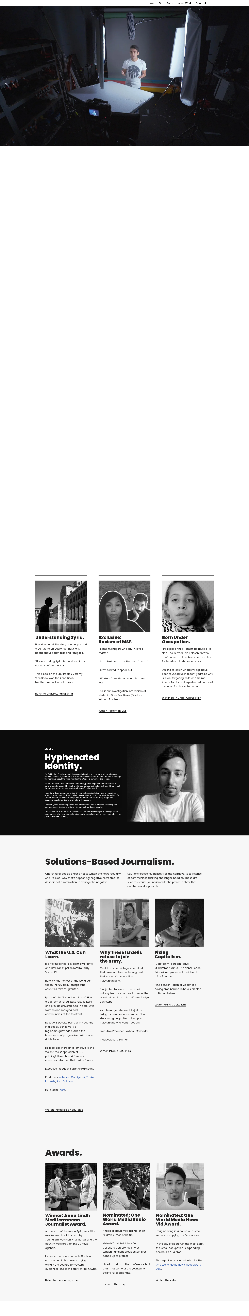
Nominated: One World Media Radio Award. (124, 1219)
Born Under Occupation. (176, 639)
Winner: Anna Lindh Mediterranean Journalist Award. (67, 1219)
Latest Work (184, 3)
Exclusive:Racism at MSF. (116, 639)
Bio (160, 3)
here (62, 1090)
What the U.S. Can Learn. (65, 954)
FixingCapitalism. (168, 954)
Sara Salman (64, 1081)
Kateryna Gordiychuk (72, 1077)
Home (150, 3)
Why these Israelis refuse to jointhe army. (121, 956)
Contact (201, 3)
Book (169, 3)
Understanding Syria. (59, 637)
